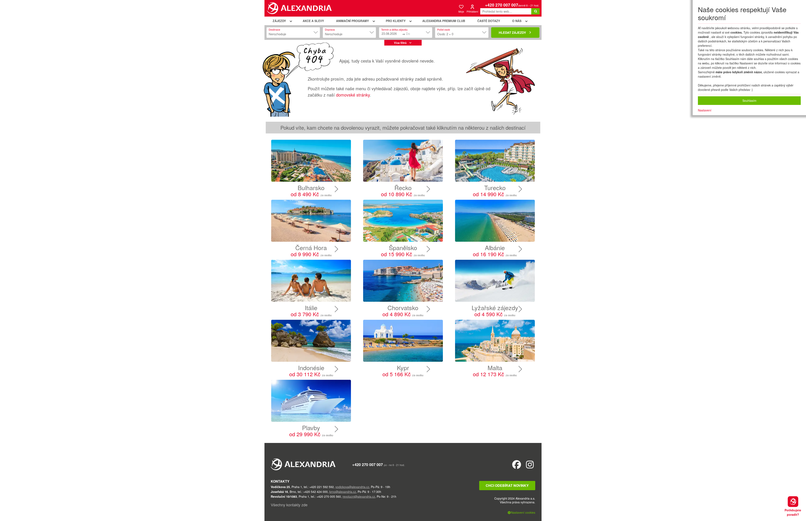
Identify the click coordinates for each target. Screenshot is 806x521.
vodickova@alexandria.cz (352, 487)
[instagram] (529, 464)
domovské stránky (353, 95)
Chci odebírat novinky (507, 485)
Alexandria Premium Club (443, 21)
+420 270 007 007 (501, 5)
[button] (282, 21)
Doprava (330, 29)
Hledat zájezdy (512, 32)
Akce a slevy (313, 21)
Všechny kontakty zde (289, 504)
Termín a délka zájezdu (394, 29)
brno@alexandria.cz (342, 492)
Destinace (274, 29)
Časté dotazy (488, 21)
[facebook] (516, 464)
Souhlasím (749, 100)
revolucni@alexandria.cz (359, 496)
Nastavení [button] (704, 110)
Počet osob (443, 29)
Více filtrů (400, 43)
